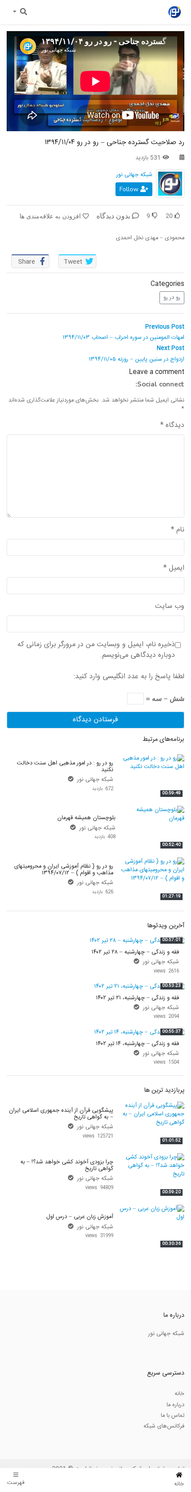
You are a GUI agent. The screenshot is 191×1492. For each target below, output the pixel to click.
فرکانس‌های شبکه (163, 1426)
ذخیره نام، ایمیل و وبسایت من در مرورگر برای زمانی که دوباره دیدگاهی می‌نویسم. (96, 650)
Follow (129, 189)
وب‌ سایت (169, 606)
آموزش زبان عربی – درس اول (79, 1217)
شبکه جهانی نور (134, 175)
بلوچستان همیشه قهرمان (86, 818)
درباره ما (175, 1405)
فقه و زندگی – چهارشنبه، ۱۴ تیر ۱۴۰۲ (137, 1044)
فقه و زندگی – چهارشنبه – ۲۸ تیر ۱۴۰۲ (135, 952)
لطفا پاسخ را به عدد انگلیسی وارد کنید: (129, 677)
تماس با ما (172, 1415)
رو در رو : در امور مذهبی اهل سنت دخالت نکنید (65, 766)
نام (177, 530)
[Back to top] (25, 1441)
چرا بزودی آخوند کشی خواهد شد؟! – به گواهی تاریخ (66, 1165)
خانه (179, 1394)
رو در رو (171, 297)
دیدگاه (172, 425)
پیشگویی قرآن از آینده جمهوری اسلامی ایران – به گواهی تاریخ (61, 1114)
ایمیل (173, 568)
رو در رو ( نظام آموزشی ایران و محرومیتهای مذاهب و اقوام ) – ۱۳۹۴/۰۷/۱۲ (63, 869)
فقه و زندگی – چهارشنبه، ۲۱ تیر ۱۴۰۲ (137, 998)
